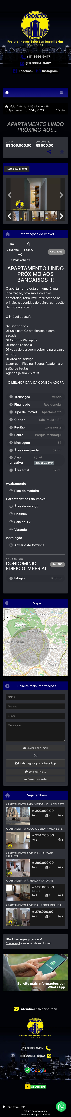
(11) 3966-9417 (38, 56)
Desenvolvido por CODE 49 (35, 1114)
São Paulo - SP (39, 106)
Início (11, 106)
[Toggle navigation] (61, 92)
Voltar (62, 110)
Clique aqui (13, 943)
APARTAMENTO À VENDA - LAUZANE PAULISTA (29, 855)
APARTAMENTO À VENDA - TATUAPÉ (29, 880)
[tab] (16, 169)
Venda (23, 106)
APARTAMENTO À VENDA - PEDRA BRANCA (33, 905)
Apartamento (17, 110)
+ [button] (7, 612)
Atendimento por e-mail (38, 1009)
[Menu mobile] (7, 92)
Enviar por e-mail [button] (37, 748)
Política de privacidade (36, 1111)
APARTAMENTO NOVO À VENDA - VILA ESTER (35, 828)
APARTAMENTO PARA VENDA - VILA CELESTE (35, 804)
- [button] (7, 617)
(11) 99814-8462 (38, 63)
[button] (10, 195)
